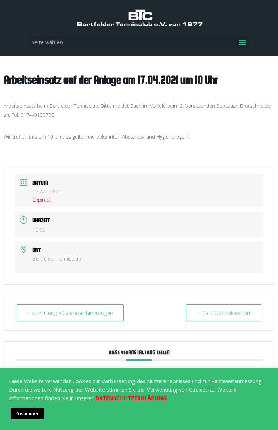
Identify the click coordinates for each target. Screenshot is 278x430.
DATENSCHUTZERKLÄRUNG (131, 398)
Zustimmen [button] (27, 413)
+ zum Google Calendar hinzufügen (70, 312)
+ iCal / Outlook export (224, 312)
